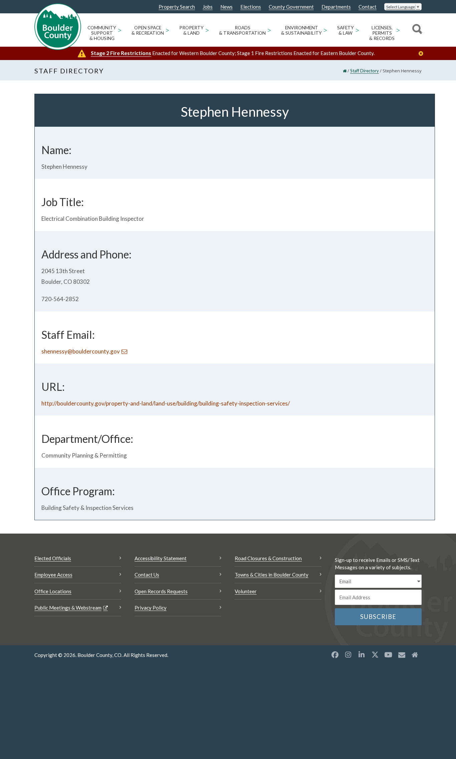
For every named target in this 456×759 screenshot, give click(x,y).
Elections (250, 6)
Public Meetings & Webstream (67, 608)
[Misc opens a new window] (401, 654)
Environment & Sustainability (301, 30)
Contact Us (147, 575)
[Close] (423, 53)
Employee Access (53, 575)
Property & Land (191, 30)
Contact (368, 6)
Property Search (177, 7)
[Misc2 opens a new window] (415, 654)
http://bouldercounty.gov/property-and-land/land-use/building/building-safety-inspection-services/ (165, 403)
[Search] (416, 30)
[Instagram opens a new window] (348, 654)
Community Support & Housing (101, 33)
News (226, 6)
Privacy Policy (151, 608)
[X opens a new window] (375, 654)
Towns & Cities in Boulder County (271, 575)
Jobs (208, 6)
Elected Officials (52, 558)
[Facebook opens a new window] (334, 654)
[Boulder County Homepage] (57, 26)
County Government (291, 6)
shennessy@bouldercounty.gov (80, 351)
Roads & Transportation (242, 30)
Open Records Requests (161, 591)
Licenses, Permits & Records (382, 33)
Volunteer (246, 591)
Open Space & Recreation (148, 30)
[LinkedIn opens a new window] (361, 654)
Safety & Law (345, 30)
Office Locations (52, 591)
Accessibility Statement (161, 558)
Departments (336, 6)
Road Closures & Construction (268, 558)
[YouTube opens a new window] (388, 654)
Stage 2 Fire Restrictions (121, 53)
